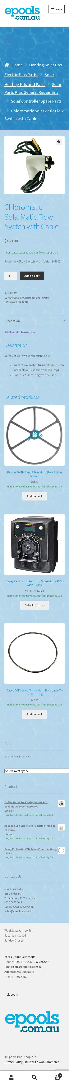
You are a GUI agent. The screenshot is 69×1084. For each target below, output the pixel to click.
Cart (53, 1074)
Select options (34, 605)
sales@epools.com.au (17, 911)
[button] (59, 142)
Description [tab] (12, 321)
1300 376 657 (40, 962)
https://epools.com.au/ (19, 957)
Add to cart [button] (34, 496)
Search (34, 1077)
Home (17, 64)
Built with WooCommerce (42, 1062)
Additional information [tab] (19, 332)
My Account (11, 1077)
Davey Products (19, 302)
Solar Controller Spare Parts (36, 101)
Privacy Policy (13, 1062)
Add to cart (32, 276)
